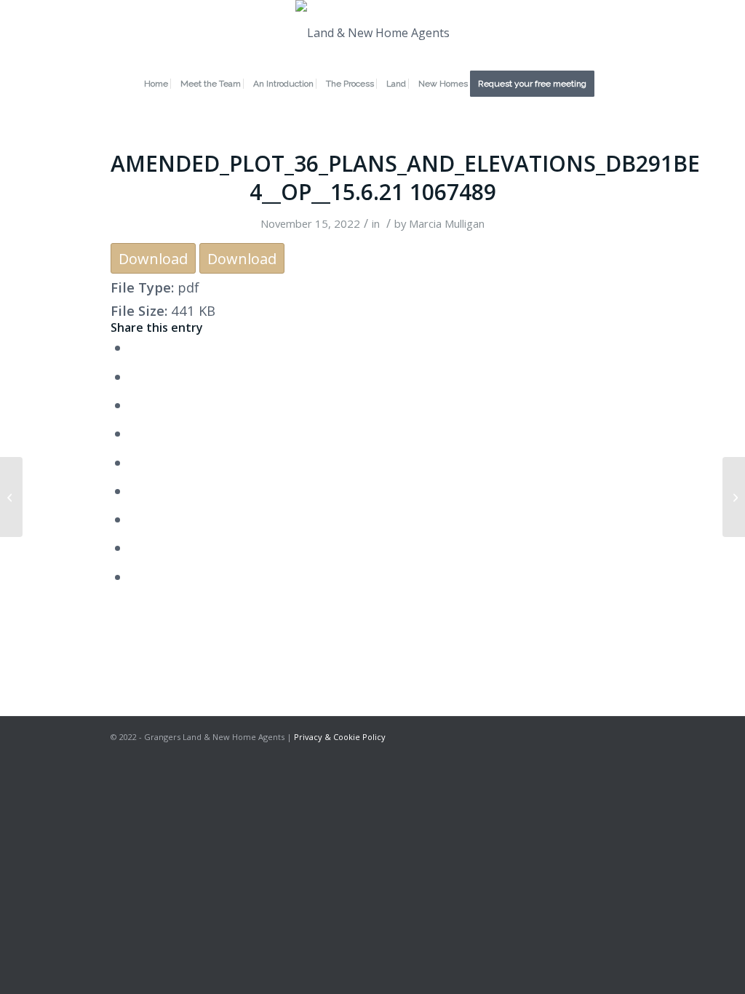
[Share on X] (135, 376)
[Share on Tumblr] (135, 491)
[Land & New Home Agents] (372, 32)
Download (153, 259)
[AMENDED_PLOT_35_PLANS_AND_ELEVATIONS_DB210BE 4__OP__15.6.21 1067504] (11, 497)
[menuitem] (156, 83)
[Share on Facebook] (135, 347)
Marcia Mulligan (447, 223)
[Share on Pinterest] (135, 433)
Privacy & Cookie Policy (340, 736)
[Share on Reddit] (135, 547)
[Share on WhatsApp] (135, 405)
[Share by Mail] (135, 577)
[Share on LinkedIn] (135, 462)
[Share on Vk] (135, 519)
